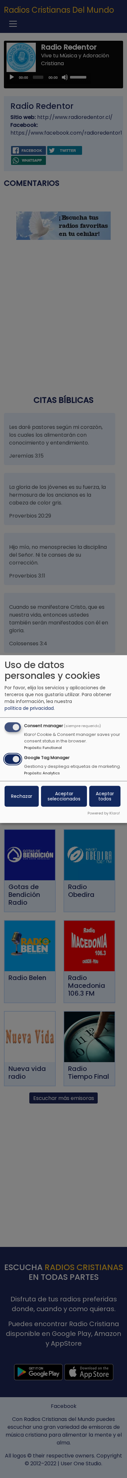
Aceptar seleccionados (64, 796)
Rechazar (21, 796)
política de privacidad (29, 708)
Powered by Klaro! (104, 813)
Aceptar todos (105, 796)
